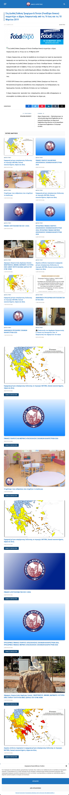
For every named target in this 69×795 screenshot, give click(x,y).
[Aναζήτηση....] (64, 4)
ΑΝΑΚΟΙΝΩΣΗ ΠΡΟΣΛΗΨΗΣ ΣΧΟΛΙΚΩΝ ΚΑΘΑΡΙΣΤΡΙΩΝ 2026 (15, 331)
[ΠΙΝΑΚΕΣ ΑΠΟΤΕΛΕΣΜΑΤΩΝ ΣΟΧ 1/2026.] (18, 212)
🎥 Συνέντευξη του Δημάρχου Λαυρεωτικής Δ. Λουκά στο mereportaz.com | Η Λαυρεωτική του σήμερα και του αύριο (50, 332)
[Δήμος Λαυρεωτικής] (34, 4)
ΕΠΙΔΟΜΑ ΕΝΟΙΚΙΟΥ (25, 116)
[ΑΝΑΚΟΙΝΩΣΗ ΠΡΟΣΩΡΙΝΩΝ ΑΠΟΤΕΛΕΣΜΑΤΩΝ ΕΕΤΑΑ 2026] (50, 284)
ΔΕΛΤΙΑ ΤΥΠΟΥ (62, 24)
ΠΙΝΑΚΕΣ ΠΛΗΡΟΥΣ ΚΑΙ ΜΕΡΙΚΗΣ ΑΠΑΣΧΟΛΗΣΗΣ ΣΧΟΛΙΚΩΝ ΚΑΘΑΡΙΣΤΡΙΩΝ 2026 (49, 162)
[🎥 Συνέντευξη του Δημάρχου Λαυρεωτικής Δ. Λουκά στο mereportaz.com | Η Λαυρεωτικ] (50, 316)
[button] (66, 766)
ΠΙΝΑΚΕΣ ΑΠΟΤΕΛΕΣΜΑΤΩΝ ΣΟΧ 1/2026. (17, 226)
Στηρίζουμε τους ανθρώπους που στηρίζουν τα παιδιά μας (18, 194)
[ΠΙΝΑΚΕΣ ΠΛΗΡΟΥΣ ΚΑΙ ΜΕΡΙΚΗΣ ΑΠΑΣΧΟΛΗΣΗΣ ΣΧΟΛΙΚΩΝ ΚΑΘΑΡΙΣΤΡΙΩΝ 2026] (50, 146)
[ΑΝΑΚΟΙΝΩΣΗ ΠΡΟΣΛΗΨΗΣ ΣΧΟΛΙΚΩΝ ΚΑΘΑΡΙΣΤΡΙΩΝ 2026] (18, 316)
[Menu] (5, 4)
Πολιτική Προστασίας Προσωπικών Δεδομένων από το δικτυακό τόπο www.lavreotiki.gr (34, 792)
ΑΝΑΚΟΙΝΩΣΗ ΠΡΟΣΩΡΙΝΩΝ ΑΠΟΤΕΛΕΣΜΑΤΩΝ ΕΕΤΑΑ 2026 (50, 299)
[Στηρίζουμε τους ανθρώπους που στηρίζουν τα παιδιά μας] (18, 179)
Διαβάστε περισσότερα (11, 394)
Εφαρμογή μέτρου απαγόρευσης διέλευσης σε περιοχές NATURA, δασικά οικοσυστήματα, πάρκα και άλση (18, 162)
